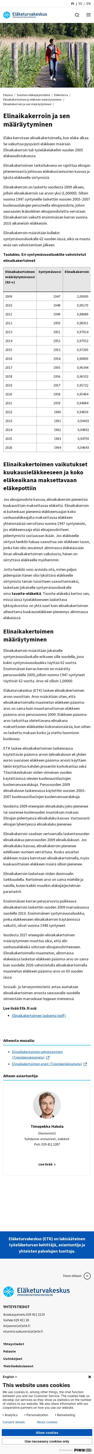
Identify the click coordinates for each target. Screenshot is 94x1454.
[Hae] (77, 14)
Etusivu (8, 95)
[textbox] (47, 1058)
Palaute (9, 1351)
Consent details (14, 1422)
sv (80, 3)
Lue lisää (45, 1164)
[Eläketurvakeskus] (25, 14)
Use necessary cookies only (47, 1441)
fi (72, 3)
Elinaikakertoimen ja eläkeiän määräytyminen (32, 99)
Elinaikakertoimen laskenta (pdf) (39, 1015)
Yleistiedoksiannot (18, 1366)
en (88, 3)
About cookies (47, 1422)
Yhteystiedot (13, 1344)
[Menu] (88, 15)
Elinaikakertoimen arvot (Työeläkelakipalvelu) (47, 1064)
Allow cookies (47, 1433)
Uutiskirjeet (12, 1358)
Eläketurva (61, 95)
